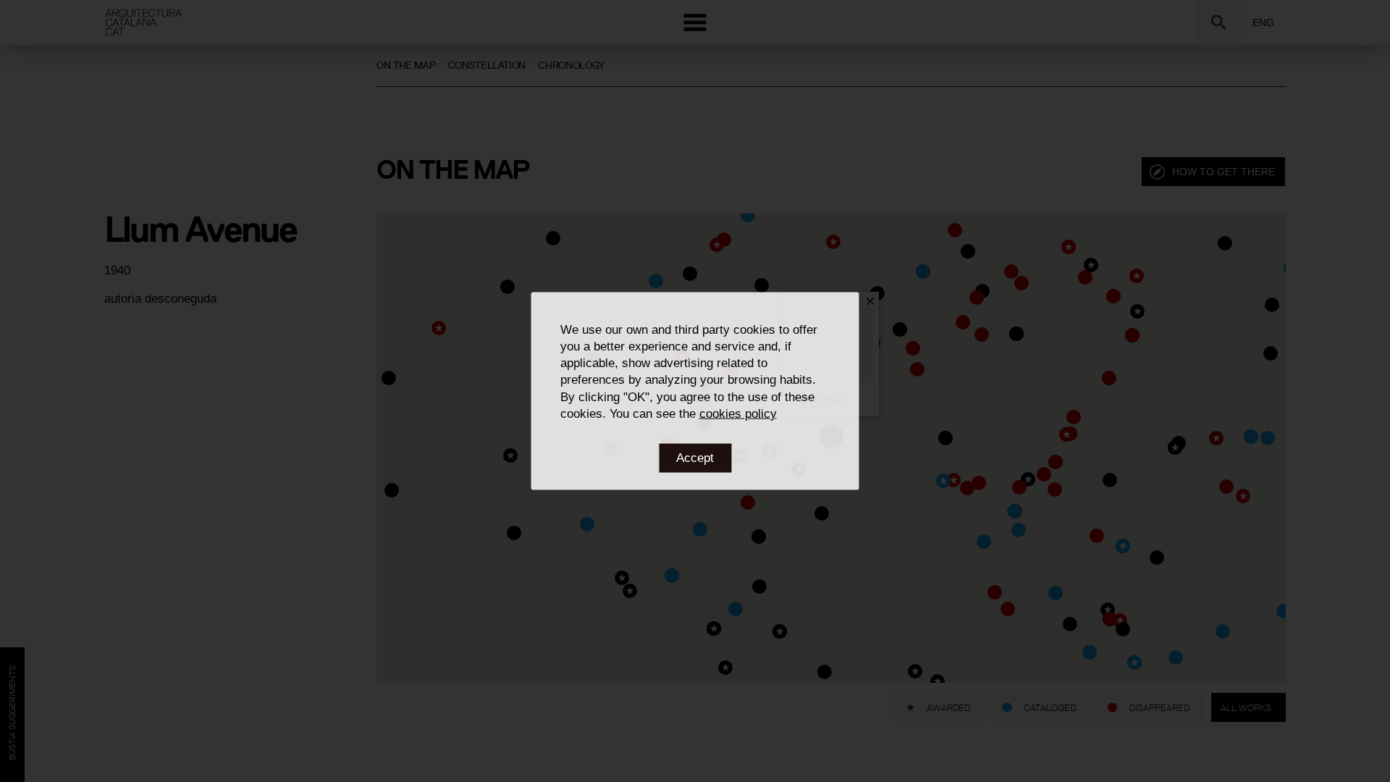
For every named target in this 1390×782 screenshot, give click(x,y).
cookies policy (738, 413)
